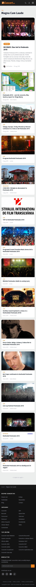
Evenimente (22, 522)
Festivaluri (21, 519)
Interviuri (21, 516)
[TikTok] (14, 574)
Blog (2, 502)
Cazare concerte (5, 538)
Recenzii (3, 513)
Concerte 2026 (5, 544)
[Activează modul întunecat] (25, 2)
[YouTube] (10, 574)
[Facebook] (3, 574)
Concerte (3, 511)
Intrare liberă (5, 525)
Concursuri (4, 516)
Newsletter (22, 500)
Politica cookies (16, 581)
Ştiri (20, 511)
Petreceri (4, 519)
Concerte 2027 (23, 544)
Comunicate (4, 527)
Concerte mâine (23, 547)
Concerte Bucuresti (24, 535)
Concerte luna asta (6, 552)
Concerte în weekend (7, 549)
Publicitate (4, 500)
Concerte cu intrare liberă (26, 538)
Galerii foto (22, 513)
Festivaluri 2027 (23, 541)
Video (20, 525)
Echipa (20, 497)
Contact (21, 502)
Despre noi (4, 497)
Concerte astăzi (5, 547)
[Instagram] (6, 574)
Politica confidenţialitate (27, 581)
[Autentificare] (29, 2)
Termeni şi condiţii (7, 581)
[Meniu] (33, 3)
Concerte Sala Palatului (7, 535)
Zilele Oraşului (5, 522)
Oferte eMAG (5, 541)
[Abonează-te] (33, 566)
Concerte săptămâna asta (26, 549)
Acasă (3, 487)
